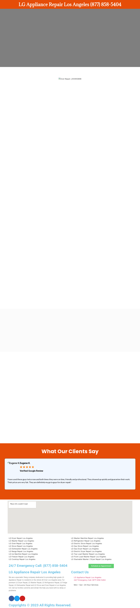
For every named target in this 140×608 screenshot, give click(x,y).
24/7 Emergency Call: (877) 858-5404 (38, 566)
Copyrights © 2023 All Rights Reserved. (40, 605)
